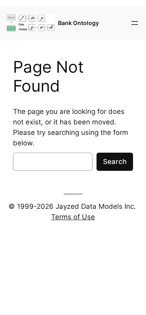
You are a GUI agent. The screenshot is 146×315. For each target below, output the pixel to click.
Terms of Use (73, 217)
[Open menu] (135, 23)
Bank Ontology (78, 22)
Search (115, 162)
